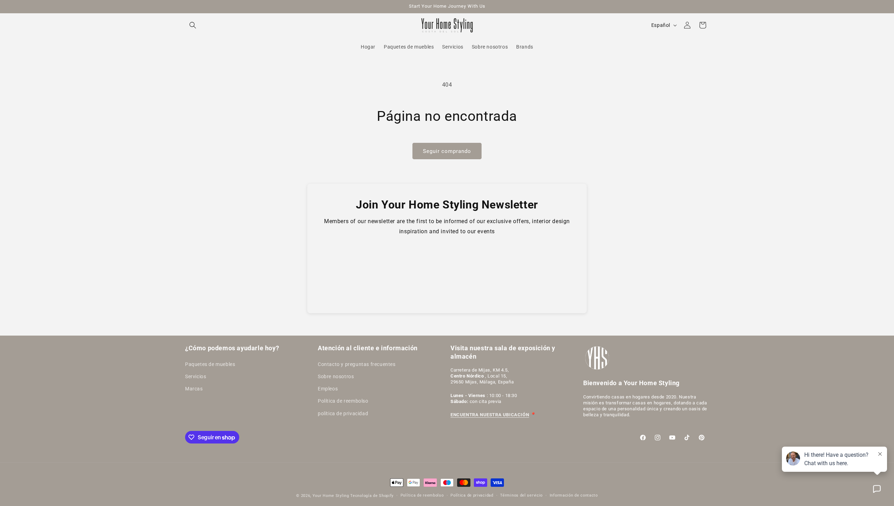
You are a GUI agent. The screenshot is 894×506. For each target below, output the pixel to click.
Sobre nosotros (336, 376)
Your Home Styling (332, 495)
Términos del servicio (521, 495)
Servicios (195, 376)
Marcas (194, 388)
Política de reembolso (343, 401)
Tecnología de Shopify (372, 495)
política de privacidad (343, 413)
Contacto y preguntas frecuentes (357, 364)
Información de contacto (574, 495)
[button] (192, 25)
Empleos (328, 388)
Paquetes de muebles (210, 364)
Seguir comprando (447, 151)
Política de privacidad (471, 495)
